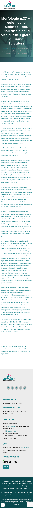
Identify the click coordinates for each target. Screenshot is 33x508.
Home (5, 48)
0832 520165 (25, 448)
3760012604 (12, 426)
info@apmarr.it (11, 431)
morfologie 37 (12, 48)
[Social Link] (8, 388)
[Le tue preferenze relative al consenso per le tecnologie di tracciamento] (3, 505)
